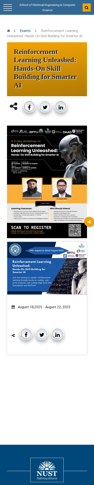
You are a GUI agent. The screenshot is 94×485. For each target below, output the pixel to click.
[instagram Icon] (89, 282)
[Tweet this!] (45, 106)
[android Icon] (89, 294)
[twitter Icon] (89, 258)
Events (25, 31)
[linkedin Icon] (89, 246)
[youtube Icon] (89, 270)
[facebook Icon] (89, 234)
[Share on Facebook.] (29, 106)
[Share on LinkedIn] (60, 106)
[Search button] (87, 7)
